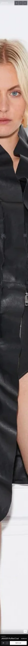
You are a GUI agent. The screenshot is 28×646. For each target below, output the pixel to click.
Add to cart (18, 643)
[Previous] (3, 235)
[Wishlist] (25, 631)
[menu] (17, 3)
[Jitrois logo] (4, 2)
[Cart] (25, 3)
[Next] (25, 235)
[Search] (21, 3)
